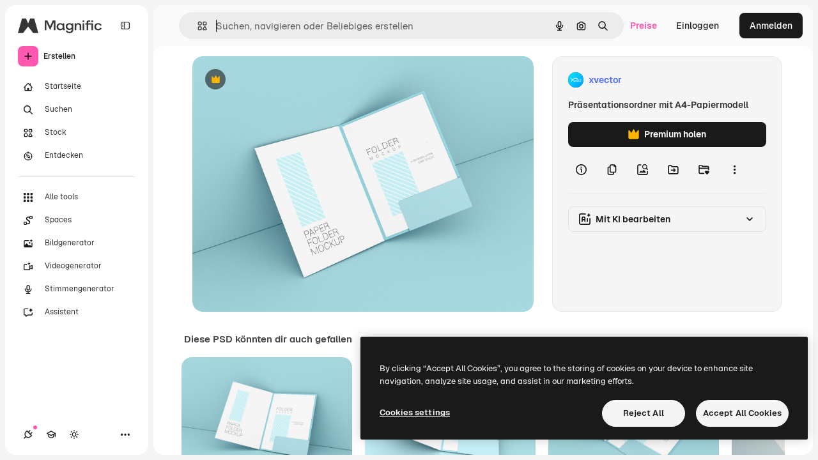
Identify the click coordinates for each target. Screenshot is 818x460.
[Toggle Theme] (74, 434)
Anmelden (771, 25)
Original (274, 80)
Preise (643, 25)
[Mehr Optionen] (734, 170)
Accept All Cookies (742, 413)
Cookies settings (415, 412)
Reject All (643, 413)
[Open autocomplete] (197, 26)
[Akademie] (51, 434)
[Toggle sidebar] (125, 25)
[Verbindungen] (28, 434)
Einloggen (697, 25)
